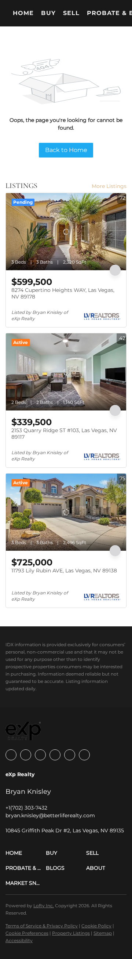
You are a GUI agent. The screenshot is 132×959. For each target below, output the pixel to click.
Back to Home (66, 149)
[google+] (84, 754)
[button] (26, 853)
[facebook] (11, 754)
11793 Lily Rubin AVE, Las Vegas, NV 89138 (64, 570)
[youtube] (69, 754)
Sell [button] (71, 13)
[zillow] (40, 754)
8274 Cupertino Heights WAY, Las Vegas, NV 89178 (62, 293)
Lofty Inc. (43, 905)
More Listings (109, 186)
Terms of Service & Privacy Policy (42, 926)
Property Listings (71, 933)
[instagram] (55, 754)
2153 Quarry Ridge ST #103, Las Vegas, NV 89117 (64, 433)
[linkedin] (25, 754)
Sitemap (103, 933)
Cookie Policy (96, 926)
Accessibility (19, 940)
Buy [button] (48, 13)
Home (23, 13)
